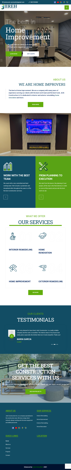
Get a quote (31, 54)
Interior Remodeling (20, 249)
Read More (35, 104)
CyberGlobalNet (38, 467)
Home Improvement (20, 281)
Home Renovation (42, 426)
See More (35, 292)
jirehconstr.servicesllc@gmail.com (14, 2)
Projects (8, 451)
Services (8, 448)
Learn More (13, 54)
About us (8, 444)
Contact (8, 455)
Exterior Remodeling (51, 281)
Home (7, 440)
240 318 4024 (34, 2)
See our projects (35, 391)
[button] (52, 344)
